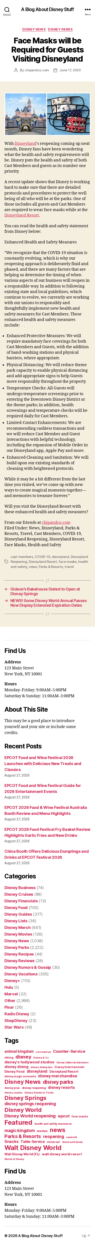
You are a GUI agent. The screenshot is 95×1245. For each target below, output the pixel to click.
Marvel (11, 994)
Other (9, 1000)
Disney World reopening (30, 1116)
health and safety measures (53, 1123)
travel (69, 567)
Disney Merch (17, 927)
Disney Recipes (19, 954)
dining (8, 1057)
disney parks (58, 1082)
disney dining (16, 1066)
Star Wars (14, 1027)
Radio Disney (16, 1014)
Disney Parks (60, 29)
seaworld (71, 1137)
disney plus (12, 1088)
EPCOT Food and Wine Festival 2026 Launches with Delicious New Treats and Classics (42, 763)
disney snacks (13, 1092)
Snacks (11, 1141)
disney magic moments (20, 1076)
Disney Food (16, 907)
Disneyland (25, 143)
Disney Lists (15, 921)
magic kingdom (19, 1130)
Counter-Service (69, 1051)
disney (23, 1057)
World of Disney (14, 1159)
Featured (18, 1122)
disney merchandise (57, 1076)
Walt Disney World (32, 1148)
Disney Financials (21, 901)
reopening (53, 1136)
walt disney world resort (62, 1154)
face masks (67, 561)
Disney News (34, 29)
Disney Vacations (21, 974)
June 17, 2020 (70, 70)
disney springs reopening (30, 1103)
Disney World (23, 1109)
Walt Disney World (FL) (22, 1154)
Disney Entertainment (69, 1067)
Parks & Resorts (51, 567)
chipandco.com (37, 70)
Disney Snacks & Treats (39, 1092)
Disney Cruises (18, 894)
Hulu (8, 987)
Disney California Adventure (73, 1062)
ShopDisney (15, 1020)
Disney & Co (41, 1057)
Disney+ (12, 980)
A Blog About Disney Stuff (47, 9)
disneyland (60, 557)
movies (42, 1131)
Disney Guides (18, 914)
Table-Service (33, 1141)
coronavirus (43, 1051)
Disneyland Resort (21, 215)
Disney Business (20, 887)
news (33, 567)
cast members (22, 557)
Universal (53, 1142)
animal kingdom (19, 1051)
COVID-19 (42, 557)
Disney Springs (25, 1097)
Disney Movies (18, 934)
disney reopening (34, 1088)
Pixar (9, 1007)
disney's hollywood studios (29, 1062)
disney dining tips (41, 1067)
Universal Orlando (72, 1142)
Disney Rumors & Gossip (27, 967)
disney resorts (61, 1087)
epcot (64, 1115)
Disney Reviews (19, 960)
